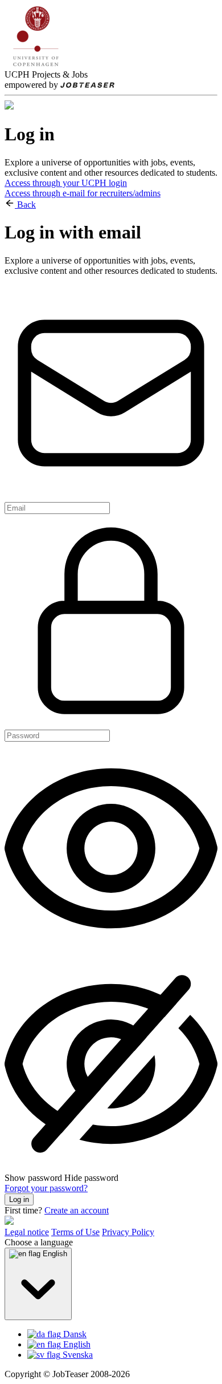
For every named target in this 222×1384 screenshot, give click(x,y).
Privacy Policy (128, 1232)
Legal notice (27, 1232)
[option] (122, 1334)
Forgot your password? (46, 1188)
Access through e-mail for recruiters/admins (83, 193)
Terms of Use (75, 1232)
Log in (19, 1199)
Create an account (76, 1210)
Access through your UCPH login (66, 183)
